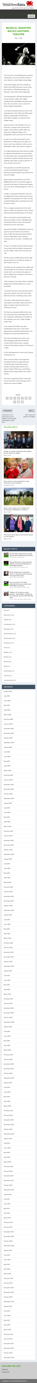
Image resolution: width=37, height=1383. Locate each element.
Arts (18, 567)
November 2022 (9, 901)
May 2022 (7, 929)
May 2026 (7, 705)
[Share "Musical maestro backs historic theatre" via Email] (18, 402)
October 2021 (8, 961)
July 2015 (7, 1311)
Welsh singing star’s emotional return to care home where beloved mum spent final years (20, 573)
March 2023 (7, 882)
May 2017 (7, 1208)
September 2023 (9, 854)
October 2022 (8, 905)
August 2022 (8, 915)
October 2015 (8, 1297)
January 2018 (8, 1171)
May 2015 (7, 1320)
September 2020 (9, 1022)
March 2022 (7, 938)
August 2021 (8, 971)
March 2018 (7, 1162)
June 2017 (7, 1204)
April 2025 (7, 766)
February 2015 (8, 1334)
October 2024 (8, 794)
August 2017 (8, 1194)
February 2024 (8, 831)
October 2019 (8, 1073)
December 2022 (9, 896)
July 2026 (7, 696)
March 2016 (7, 1273)
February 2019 (8, 1110)
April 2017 (7, 1213)
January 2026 (8, 724)
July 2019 (7, 1087)
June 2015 (7, 1315)
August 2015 (8, 1306)
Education (19, 599)
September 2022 (9, 910)
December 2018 (9, 1120)
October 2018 (8, 1129)
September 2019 (9, 1078)
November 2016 (9, 1236)
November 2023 (9, 845)
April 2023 (7, 877)
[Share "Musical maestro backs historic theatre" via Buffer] (30, 398)
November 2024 (9, 789)
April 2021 (7, 989)
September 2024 (9, 798)
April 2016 (7, 1269)
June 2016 (7, 1259)
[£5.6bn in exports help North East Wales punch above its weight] (18, 440)
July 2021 (7, 975)
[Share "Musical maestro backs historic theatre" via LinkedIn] (26, 398)
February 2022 (8, 943)
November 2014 (9, 1348)
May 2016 (7, 1264)
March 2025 (7, 770)
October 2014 (8, 1353)
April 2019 (7, 1101)
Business (19, 587)
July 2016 (7, 1255)
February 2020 (8, 1054)
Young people (8, 680)
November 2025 (9, 733)
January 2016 (8, 1283)
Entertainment (8, 633)
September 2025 (9, 742)
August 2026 (8, 691)
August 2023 (8, 859)
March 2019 (7, 1106)
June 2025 (7, 756)
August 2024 (8, 803)
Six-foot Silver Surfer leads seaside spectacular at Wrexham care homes (21, 554)
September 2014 (9, 1357)
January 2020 (8, 1059)
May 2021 (7, 985)
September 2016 (9, 1245)
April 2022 (7, 933)
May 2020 (7, 1040)
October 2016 (8, 1241)
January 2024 (8, 835)
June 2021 (7, 980)
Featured (22, 567)
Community (7, 624)
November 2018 (9, 1124)
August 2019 (8, 1082)
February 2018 (8, 1166)
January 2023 (8, 891)
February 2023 (8, 887)
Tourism (6, 675)
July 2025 (7, 752)
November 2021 (9, 957)
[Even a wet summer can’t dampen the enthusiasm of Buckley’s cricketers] (18, 496)
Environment (8, 638)
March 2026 (7, 714)
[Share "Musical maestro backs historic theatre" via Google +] (15, 398)
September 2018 (9, 1134)
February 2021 (8, 999)
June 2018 (7, 1148)
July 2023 (7, 863)
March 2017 (7, 1218)
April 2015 (7, 1325)
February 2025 (8, 775)
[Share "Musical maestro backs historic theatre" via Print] (22, 402)
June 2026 (7, 700)
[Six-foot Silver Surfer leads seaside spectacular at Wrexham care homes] (6, 555)
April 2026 (7, 710)
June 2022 (7, 924)
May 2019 (7, 1096)
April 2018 (7, 1157)
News (22, 557)
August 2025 (8, 747)
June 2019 (7, 1092)
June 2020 (7, 1036)
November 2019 (9, 1068)
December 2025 (9, 728)
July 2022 (7, 919)
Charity (6, 619)
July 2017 (7, 1199)
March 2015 (7, 1329)
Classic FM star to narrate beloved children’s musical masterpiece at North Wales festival (20, 563)
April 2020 (7, 1045)
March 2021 (7, 994)
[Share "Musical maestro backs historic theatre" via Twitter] (11, 398)
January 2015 (8, 1339)
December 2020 (9, 1008)
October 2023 (8, 849)
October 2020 (8, 1017)
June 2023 (7, 868)
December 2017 (9, 1176)
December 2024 (9, 784)
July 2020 (7, 1031)
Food (5, 647)
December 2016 (9, 1232)
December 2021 (9, 952)
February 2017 (8, 1222)
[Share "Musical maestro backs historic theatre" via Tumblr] (18, 398)
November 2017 (9, 1180)
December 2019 (9, 1064)
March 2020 (7, 1050)
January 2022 (8, 947)
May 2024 (7, 817)
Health (19, 557)
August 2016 (8, 1250)
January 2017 (8, 1227)
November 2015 (9, 1292)
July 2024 (7, 808)
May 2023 (7, 873)
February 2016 (8, 1278)
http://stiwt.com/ (10, 355)
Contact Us (5, 1372)
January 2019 (8, 1115)
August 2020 (8, 1026)
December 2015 (9, 1287)
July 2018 (7, 1143)
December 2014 (9, 1343)
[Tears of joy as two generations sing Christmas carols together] (18, 468)
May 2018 (7, 1152)
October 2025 (8, 738)
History (6, 657)
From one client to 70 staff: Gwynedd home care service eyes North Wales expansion (20, 584)
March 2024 (7, 826)
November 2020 (9, 1013)
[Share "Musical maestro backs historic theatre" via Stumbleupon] (15, 402)
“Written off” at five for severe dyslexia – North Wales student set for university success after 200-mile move (21, 595)
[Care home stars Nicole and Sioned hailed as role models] (18, 523)
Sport (5, 666)
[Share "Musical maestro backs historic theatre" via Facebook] (7, 398)
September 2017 (9, 1190)
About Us (5, 1369)
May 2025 (7, 761)
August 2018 (8, 1138)
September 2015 (9, 1301)
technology (7, 671)
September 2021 (9, 966)
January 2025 (8, 780)
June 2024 (7, 812)
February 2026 (8, 719)
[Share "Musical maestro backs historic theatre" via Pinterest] (22, 398)
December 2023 (9, 840)
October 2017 (8, 1185)
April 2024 (7, 821)
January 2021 (8, 1003)
